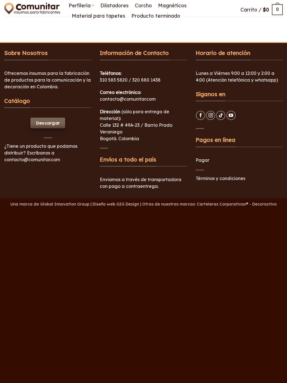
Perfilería (80, 5)
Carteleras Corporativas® (223, 204)
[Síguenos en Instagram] (210, 115)
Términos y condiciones (220, 178)
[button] (261, 9)
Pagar (202, 160)
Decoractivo (264, 204)
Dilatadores (114, 5)
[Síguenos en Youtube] (231, 115)
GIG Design (127, 204)
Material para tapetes (98, 16)
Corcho (143, 5)
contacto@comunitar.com (32, 159)
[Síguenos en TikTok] (220, 115)
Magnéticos (172, 5)
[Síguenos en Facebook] (200, 115)
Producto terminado (155, 16)
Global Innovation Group (64, 204)
